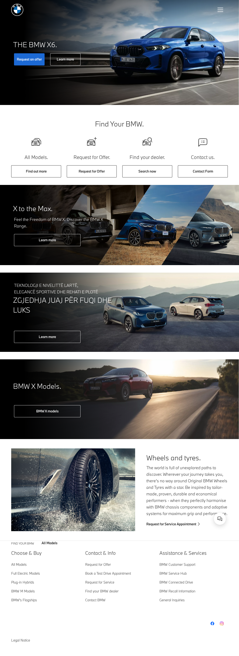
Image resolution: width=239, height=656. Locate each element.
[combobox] (220, 519)
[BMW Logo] (17, 10)
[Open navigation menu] (221, 10)
